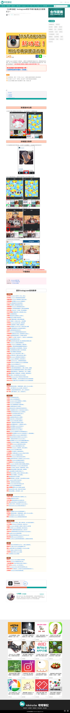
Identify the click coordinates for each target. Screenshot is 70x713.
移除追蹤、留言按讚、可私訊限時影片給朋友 (20, 478)
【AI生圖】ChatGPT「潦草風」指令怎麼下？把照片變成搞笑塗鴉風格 (22, 79)
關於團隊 (45, 708)
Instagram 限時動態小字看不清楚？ (19, 299)
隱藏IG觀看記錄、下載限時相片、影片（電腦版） (21, 371)
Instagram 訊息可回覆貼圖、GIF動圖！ (18, 400)
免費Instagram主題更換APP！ (17, 536)
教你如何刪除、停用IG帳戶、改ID (16, 490)
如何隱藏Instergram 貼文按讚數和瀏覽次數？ (19, 440)
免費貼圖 (50, 29)
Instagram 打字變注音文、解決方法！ (20, 524)
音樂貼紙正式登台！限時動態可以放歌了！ (21, 333)
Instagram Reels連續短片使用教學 (17, 559)
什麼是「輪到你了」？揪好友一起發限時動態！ (23, 337)
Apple (56, 31)
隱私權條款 (40, 708)
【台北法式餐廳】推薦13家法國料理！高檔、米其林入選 (19, 80)
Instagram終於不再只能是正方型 (17, 483)
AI (41, 5)
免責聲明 (30, 708)
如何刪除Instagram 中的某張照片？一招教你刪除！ (23, 433)
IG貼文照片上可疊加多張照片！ (16, 418)
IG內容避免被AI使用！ (14, 397)
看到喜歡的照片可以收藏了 (14, 476)
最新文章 (3, 5)
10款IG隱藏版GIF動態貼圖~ (16, 351)
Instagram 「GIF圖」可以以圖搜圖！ (19, 310)
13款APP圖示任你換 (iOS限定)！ (20, 563)
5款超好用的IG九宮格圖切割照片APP (18, 502)
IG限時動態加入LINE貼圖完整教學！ (18, 328)
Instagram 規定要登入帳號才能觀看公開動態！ (20, 463)
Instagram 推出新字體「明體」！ (18, 353)
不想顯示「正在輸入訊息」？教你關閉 (18, 321)
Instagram (24, 5)
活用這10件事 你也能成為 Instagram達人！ (18, 503)
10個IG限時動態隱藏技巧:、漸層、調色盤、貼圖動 (21, 367)
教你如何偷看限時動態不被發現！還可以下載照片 (21, 369)
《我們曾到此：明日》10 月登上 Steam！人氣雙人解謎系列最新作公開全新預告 (24, 77)
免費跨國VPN (51, 24)
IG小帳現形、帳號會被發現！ (18, 451)
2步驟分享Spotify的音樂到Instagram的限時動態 (23, 380)
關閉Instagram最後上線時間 (19, 487)
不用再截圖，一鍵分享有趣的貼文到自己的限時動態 (22, 378)
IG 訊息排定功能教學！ (16, 415)
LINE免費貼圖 (51, 39)
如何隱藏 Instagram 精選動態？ (18, 301)
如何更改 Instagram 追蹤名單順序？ (19, 435)
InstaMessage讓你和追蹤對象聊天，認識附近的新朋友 (21, 538)
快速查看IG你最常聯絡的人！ (17, 427)
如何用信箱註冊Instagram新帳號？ (18, 411)
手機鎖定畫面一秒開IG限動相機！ (18, 319)
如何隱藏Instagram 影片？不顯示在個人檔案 (19, 326)
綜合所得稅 (56, 36)
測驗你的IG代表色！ (15, 498)
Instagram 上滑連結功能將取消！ (17, 342)
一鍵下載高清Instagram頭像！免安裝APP (19, 388)
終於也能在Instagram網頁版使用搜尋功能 (18, 516)
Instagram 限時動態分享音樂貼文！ (18, 357)
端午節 (61, 31)
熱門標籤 (52, 21)
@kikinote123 (17, 585)
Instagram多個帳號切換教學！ (18, 460)
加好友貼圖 (51, 31)
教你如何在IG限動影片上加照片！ (17, 315)
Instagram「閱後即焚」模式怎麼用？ (20, 447)
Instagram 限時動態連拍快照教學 (18, 297)
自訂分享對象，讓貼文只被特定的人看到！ (20, 472)
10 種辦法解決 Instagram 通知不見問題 (20, 453)
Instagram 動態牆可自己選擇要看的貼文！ (19, 431)
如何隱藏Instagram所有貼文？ (17, 426)
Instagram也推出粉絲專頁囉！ (17, 570)
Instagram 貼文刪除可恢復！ (16, 449)
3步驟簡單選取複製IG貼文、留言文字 (19, 529)
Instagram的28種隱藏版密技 (15, 485)
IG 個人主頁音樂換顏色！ (15, 399)
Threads (17, 583)
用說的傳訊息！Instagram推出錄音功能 (19, 465)
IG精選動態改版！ (14, 313)
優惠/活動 (18, 5)
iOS (28, 5)
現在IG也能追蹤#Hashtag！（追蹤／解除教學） (21, 544)
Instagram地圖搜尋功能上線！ (17, 561)
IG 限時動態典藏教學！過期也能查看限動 (20, 308)
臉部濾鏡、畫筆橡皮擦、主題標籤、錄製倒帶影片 (21, 373)
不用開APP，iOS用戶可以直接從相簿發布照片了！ (23, 568)
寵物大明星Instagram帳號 (16, 551)
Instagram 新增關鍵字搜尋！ (17, 454)
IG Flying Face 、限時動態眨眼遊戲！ (19, 360)
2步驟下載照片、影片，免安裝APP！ (18, 391)
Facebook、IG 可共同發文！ (18, 565)
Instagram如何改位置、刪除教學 (18, 322)
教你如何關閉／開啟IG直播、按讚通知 (19, 469)
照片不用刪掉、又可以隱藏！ (17, 474)
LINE (31, 5)
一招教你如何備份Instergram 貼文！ (18, 438)
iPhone (61, 39)
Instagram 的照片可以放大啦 (15, 480)
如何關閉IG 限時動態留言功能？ (16, 304)
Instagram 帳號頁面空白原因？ (19, 444)
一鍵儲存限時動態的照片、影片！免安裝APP (20, 389)
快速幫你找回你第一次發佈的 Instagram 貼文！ (20, 458)
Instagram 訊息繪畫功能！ (15, 402)
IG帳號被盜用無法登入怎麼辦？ (16, 417)
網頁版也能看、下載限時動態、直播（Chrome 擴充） (22, 386)
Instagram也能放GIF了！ (16, 364)
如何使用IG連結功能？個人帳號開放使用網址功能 (21, 340)
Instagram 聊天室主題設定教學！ (19, 456)
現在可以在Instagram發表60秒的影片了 (17, 505)
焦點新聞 (8, 5)
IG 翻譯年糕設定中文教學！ (15, 406)
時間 (61, 36)
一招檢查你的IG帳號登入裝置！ (17, 422)
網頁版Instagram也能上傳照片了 (18, 515)
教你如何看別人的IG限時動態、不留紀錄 (18, 348)
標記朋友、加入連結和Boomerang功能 (17, 375)
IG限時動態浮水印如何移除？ (17, 303)
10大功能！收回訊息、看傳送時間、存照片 (20, 467)
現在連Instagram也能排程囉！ (15, 533)
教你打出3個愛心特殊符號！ (16, 317)
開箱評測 (13, 5)
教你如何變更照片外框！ (15, 339)
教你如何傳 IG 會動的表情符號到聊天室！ (18, 408)
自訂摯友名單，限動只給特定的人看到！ (18, 355)
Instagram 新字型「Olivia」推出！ (18, 295)
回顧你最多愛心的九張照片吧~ (18, 500)
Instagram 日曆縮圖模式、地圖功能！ (19, 344)
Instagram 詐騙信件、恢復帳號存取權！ (19, 442)
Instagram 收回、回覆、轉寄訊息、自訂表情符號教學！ (23, 522)
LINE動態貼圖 (51, 34)
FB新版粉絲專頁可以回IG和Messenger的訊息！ (21, 531)
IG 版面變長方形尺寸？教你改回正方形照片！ (19, 409)
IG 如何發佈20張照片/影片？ (18, 413)
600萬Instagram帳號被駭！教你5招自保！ (19, 527)
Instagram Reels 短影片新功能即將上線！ (19, 566)
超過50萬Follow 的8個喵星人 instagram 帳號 (19, 548)
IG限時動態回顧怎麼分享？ (15, 330)
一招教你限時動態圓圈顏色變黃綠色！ (20, 346)
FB (34, 5)
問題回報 (34, 708)
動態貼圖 (50, 36)
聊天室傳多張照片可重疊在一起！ (20, 496)
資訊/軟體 (45, 5)
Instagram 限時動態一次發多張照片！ (18, 358)
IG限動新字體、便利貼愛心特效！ (20, 312)
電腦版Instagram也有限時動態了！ (18, 366)
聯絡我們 (25, 708)
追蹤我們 (16, 581)
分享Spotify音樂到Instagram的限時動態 (19, 362)
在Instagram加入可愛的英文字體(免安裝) (19, 376)
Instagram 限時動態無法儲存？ (18, 306)
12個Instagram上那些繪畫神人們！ (18, 546)
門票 (57, 39)
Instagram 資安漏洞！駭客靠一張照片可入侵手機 (20, 526)
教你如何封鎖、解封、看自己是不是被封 (17, 489)
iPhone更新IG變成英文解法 (18, 462)
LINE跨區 (60, 29)
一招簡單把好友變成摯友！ (15, 481)
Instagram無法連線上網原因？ (16, 420)
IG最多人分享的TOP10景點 (16, 550)
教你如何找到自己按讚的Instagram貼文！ (19, 436)
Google (38, 5)
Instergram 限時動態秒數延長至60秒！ (18, 331)
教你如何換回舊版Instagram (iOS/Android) (19, 535)
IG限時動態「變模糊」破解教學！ (18, 324)
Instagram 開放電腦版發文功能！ (18, 445)
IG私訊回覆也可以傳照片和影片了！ (16, 471)
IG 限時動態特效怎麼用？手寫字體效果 (18, 349)
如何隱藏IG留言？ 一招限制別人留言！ (19, 424)
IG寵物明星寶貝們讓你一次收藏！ (17, 69)
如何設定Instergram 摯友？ (17, 429)
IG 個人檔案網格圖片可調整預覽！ (17, 404)
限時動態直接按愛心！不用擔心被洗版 (19, 335)
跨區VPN (57, 24)
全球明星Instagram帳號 (14, 553)
